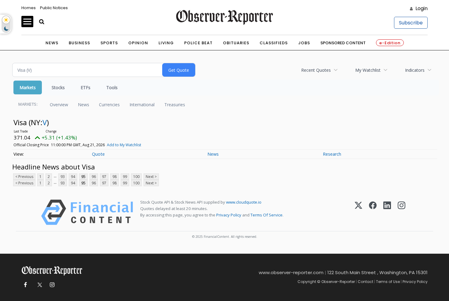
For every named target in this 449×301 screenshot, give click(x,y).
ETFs (85, 87)
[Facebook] (373, 212)
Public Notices (54, 8)
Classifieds (274, 43)
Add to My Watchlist (124, 144)
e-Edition (389, 43)
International (142, 104)
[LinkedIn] (387, 212)
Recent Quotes (316, 70)
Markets (28, 87)
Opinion (138, 43)
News (52, 43)
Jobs (304, 43)
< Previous (24, 176)
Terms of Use (388, 281)
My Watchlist (368, 70)
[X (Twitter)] (358, 212)
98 (114, 176)
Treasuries (174, 104)
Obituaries (236, 43)
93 (62, 176)
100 (136, 176)
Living (166, 43)
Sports (109, 43)
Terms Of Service (266, 215)
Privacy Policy (228, 215)
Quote (98, 154)
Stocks (58, 87)
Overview (59, 104)
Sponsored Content (343, 43)
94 (73, 176)
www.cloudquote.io (243, 202)
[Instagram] (401, 212)
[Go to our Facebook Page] (25, 284)
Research (332, 154)
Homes (28, 8)
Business (79, 43)
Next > (151, 176)
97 (104, 176)
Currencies (109, 104)
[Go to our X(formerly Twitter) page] (38, 284)
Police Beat (198, 43)
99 (125, 176)
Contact (365, 281)
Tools (112, 87)
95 (83, 176)
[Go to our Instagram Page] (52, 284)
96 (94, 176)
